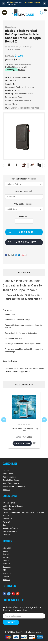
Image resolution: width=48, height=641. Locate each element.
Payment (6, 522)
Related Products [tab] (24, 385)
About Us (6, 515)
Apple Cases (8, 474)
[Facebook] (6, 255)
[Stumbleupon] (17, 593)
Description (24, 272)
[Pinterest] (24, 255)
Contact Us (7, 519)
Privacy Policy (8, 509)
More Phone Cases (11, 483)
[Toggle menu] (4, 12)
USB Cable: (23, 204)
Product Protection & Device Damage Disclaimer (23, 512)
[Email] (9, 255)
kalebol (6, 576)
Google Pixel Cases (11, 480)
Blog (4, 525)
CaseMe (6, 554)
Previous (3, 165)
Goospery (7, 567)
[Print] (13, 255)
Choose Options (22, 443)
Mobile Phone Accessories (14, 486)
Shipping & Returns (11, 528)
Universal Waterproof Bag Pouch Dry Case (24, 429)
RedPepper (7, 573)
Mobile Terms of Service (13, 506)
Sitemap (6, 535)
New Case (7, 548)
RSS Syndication (10, 531)
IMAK (5, 570)
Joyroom (6, 564)
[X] (16, 255)
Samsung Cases (9, 477)
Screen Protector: (24, 179)
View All (6, 489)
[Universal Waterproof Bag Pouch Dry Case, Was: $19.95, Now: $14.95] (24, 407)
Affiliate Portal (9, 503)
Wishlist (34, 443)
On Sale (6, 470)
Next (44, 165)
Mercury (6, 551)
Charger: (23, 191)
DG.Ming (6, 557)
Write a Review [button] (13, 49)
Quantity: (23, 216)
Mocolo (6, 560)
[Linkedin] (19, 255)
